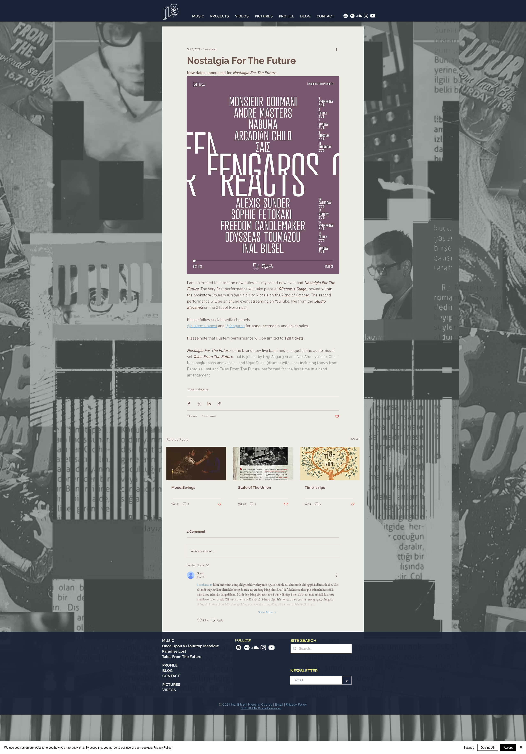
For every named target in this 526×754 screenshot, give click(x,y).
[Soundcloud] (359, 16)
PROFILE (170, 704)
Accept (508, 747)
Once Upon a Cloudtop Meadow (190, 685)
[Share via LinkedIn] (209, 443)
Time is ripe (315, 526)
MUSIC (168, 680)
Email (191, 398)
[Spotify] (345, 16)
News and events (198, 429)
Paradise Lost (174, 691)
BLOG (167, 710)
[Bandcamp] (352, 16)
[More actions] (336, 49)
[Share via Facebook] (189, 443)
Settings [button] (469, 747)
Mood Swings (183, 526)
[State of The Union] (263, 503)
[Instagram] (366, 16)
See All (355, 478)
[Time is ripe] (330, 503)
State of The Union (254, 526)
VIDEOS (169, 729)
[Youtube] (373, 16)
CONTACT (171, 715)
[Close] (521, 747)
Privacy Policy (162, 747)
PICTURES (171, 724)
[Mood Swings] (196, 503)
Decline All (487, 747)
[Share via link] (219, 443)
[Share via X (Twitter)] (199, 443)
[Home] (170, 10)
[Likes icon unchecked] (199, 659)
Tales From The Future (181, 696)
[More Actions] (336, 614)
